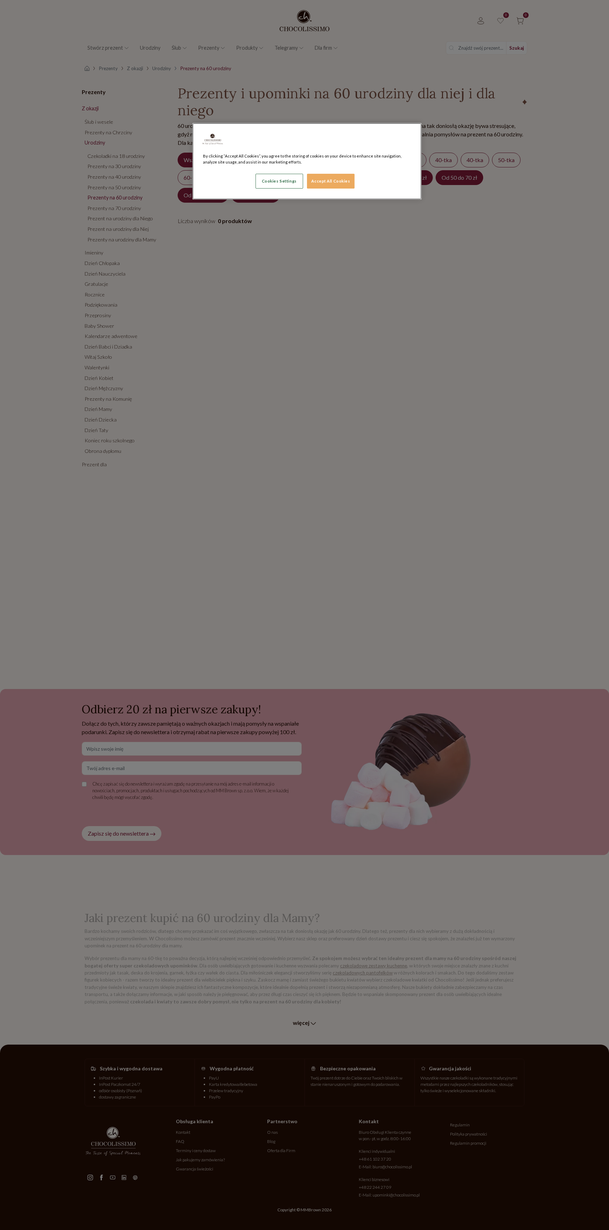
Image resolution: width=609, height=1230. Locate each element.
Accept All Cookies (330, 181)
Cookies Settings (279, 181)
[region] (307, 161)
